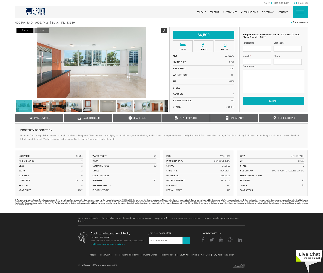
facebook (203, 239)
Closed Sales (230, 12)
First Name (248, 43)
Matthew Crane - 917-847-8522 (45, 204)
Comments (249, 66)
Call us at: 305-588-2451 (101, 237)
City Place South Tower (224, 255)
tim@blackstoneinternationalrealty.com (108, 244)
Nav (300, 12)
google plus (230, 239)
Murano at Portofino (130, 255)
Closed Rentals (249, 12)
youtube (221, 239)
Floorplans (268, 12)
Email (246, 56)
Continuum (105, 255)
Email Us (303, 3)
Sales (277, 3)
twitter (211, 239)
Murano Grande (150, 255)
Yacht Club (205, 255)
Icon (116, 255)
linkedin (240, 239)
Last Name (279, 43)
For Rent (214, 12)
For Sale (201, 12)
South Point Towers (188, 255)
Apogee (93, 255)
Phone (277, 56)
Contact (283, 12)
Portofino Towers (168, 255)
